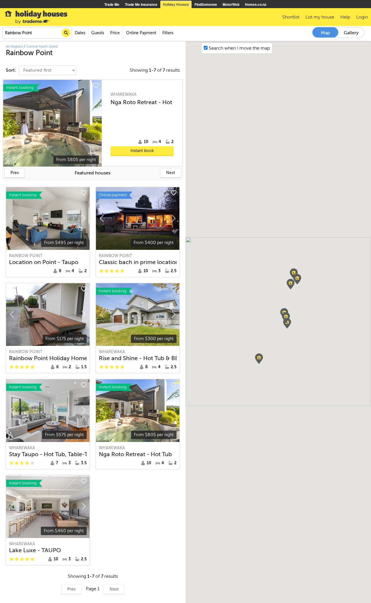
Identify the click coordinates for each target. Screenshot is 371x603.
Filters (167, 33)
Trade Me (111, 4)
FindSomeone (205, 4)
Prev (14, 173)
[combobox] (37, 33)
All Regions (14, 46)
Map (325, 32)
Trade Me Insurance (141, 4)
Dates (80, 33)
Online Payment (141, 33)
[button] (297, 279)
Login (362, 17)
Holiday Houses (176, 4)
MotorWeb (231, 4)
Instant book (142, 151)
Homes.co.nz (255, 4)
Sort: (11, 70)
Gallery (351, 32)
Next (170, 173)
